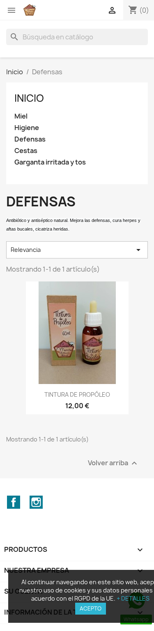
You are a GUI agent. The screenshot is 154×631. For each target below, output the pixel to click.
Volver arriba (113, 463)
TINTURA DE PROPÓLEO (77, 394)
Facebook (13, 502)
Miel (21, 116)
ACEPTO (90, 608)
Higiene (26, 127)
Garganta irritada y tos (50, 162)
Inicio (29, 98)
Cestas (25, 150)
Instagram (36, 502)
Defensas (30, 139)
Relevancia (77, 250)
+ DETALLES (133, 598)
